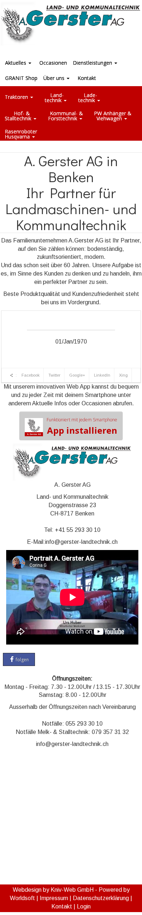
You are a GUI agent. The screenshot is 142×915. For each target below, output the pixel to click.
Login (84, 906)
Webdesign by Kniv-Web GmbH (53, 890)
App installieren (82, 426)
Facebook (30, 375)
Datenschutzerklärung (101, 898)
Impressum (54, 898)
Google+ (77, 375)
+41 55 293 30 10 (77, 530)
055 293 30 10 (84, 724)
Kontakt (61, 906)
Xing (123, 375)
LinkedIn (102, 375)
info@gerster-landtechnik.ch (81, 542)
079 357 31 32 (110, 732)
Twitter (54, 375)
